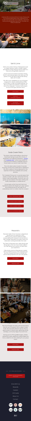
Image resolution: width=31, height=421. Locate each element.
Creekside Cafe (10, 160)
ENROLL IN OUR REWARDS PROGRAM (15, 376)
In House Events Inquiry (15, 103)
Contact (15, 399)
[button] (28, 2)
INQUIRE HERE (15, 263)
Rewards (15, 387)
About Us (15, 396)
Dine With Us (15, 384)
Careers (15, 390)
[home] (4, 2)
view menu (15, 91)
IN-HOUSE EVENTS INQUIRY (15, 201)
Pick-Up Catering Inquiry (15, 97)
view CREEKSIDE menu (15, 196)
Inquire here (15, 349)
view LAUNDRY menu (15, 206)
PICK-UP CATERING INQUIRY (15, 211)
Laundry (26, 158)
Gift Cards (15, 393)
